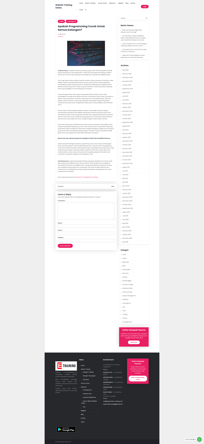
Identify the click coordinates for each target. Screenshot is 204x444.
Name (60, 223)
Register (121, 3)
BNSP (124, 266)
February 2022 (126, 148)
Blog (127, 3)
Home (81, 3)
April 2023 (125, 130)
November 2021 (127, 156)
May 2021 (125, 178)
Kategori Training (88, 372)
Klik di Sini (134, 342)
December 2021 (127, 152)
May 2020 (125, 223)
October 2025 (126, 85)
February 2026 (126, 74)
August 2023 (126, 126)
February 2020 (126, 231)
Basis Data (125, 262)
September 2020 (127, 208)
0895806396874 (108, 382)
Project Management (129, 296)
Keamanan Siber (127, 288)
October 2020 (126, 204)
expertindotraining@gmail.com (113, 404)
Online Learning (127, 292)
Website (60, 237)
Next (112, 186)
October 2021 (126, 160)
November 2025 (127, 81)
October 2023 (126, 119)
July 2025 (125, 96)
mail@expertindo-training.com (113, 401)
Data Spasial (126, 269)
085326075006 (108, 377)
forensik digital (126, 281)
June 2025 (125, 100)
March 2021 (125, 186)
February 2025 (126, 104)
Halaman (112, 3)
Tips (123, 307)
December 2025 (127, 77)
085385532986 (107, 387)
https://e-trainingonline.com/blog (87, 177)
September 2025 (127, 89)
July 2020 (125, 216)
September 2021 (127, 163)
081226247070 (107, 372)
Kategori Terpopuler (89, 376)
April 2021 (125, 182)
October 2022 (126, 145)
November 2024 (127, 111)
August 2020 (126, 212)
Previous (60, 186)
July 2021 (125, 171)
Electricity (125, 273)
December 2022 (127, 141)
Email (60, 230)
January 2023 (126, 137)
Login (145, 6)
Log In (81, 10)
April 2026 (125, 70)
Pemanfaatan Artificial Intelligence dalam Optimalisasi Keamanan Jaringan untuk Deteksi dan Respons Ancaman (133, 38)
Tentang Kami (87, 390)
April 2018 (125, 242)
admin (64, 34)
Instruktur (86, 379)
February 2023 (126, 133)
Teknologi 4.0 (71, 21)
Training (124, 314)
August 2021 (126, 167)
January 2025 (126, 107)
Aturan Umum (102, 3)
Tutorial (124, 318)
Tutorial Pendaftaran (89, 397)
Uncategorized (127, 322)
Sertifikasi (125, 299)
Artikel (61, 21)
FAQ (84, 407)
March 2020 (126, 227)
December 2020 (127, 197)
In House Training (127, 284)
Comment (62, 201)
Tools (124, 311)
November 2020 (127, 201)
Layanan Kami (87, 394)
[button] (84, 10)
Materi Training (90, 3)
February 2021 (126, 190)
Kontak (132, 3)
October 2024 (126, 115)
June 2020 (125, 219)
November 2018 (127, 238)
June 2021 (125, 175)
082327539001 (107, 392)
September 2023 (127, 122)
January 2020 (126, 234)
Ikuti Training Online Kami (137, 378)
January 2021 (126, 193)
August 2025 (126, 92)
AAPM (124, 255)
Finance (124, 277)
